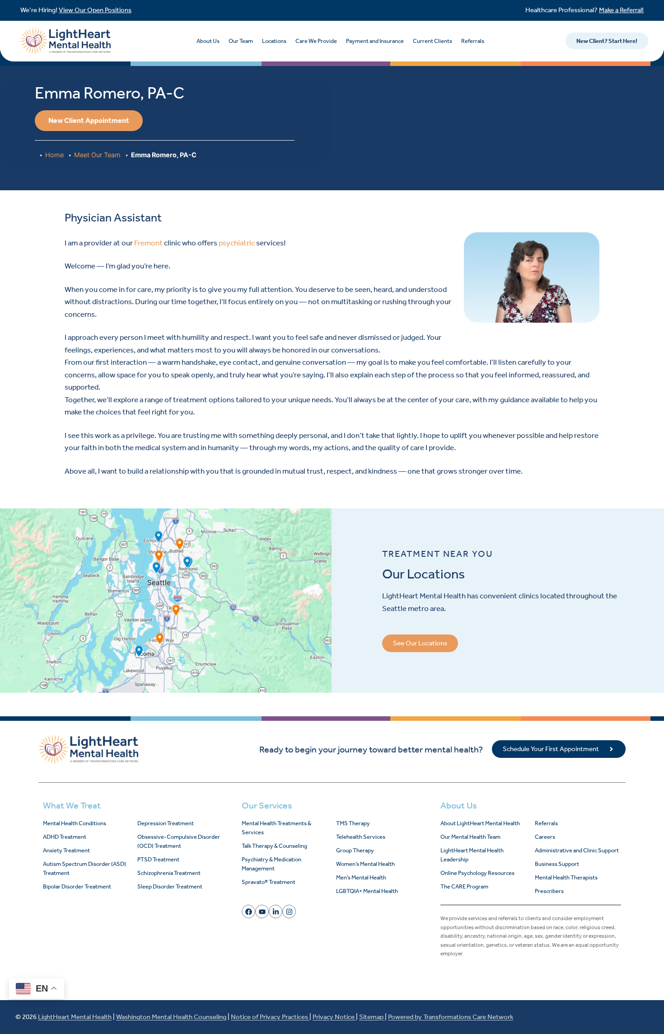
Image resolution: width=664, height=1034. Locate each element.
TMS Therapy (353, 823)
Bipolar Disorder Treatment (77, 886)
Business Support (557, 863)
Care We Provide (316, 41)
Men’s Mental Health (361, 877)
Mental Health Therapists (566, 877)
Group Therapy (355, 850)
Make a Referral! (621, 10)
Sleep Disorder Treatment (169, 886)
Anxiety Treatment (66, 850)
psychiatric (237, 242)
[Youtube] (262, 911)
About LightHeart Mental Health (480, 823)
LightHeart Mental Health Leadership (472, 855)
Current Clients (432, 41)
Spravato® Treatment (268, 882)
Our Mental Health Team (470, 836)
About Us (208, 41)
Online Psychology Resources (477, 873)
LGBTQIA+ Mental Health (367, 891)
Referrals (472, 41)
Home (54, 155)
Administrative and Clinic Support (577, 850)
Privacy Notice (334, 1017)
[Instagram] (289, 911)
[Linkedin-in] (275, 911)
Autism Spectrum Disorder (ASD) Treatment (84, 868)
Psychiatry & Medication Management (271, 864)
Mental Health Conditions (74, 823)
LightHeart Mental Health (75, 1017)
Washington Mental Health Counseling (171, 1017)
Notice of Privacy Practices (270, 1017)
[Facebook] (248, 911)
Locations (274, 41)
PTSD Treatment (158, 859)
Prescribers (549, 891)
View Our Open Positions (95, 10)
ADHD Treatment (64, 836)
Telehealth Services (360, 836)
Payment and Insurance (375, 41)
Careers (545, 836)
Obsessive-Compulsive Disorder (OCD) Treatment (178, 841)
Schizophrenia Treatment (169, 873)
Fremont (148, 242)
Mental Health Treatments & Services (276, 828)
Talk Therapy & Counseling (274, 845)
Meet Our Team (97, 155)
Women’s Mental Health (365, 863)
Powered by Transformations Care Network (450, 1017)
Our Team (241, 41)
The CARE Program (464, 886)
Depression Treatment (165, 823)
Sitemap (372, 1017)
